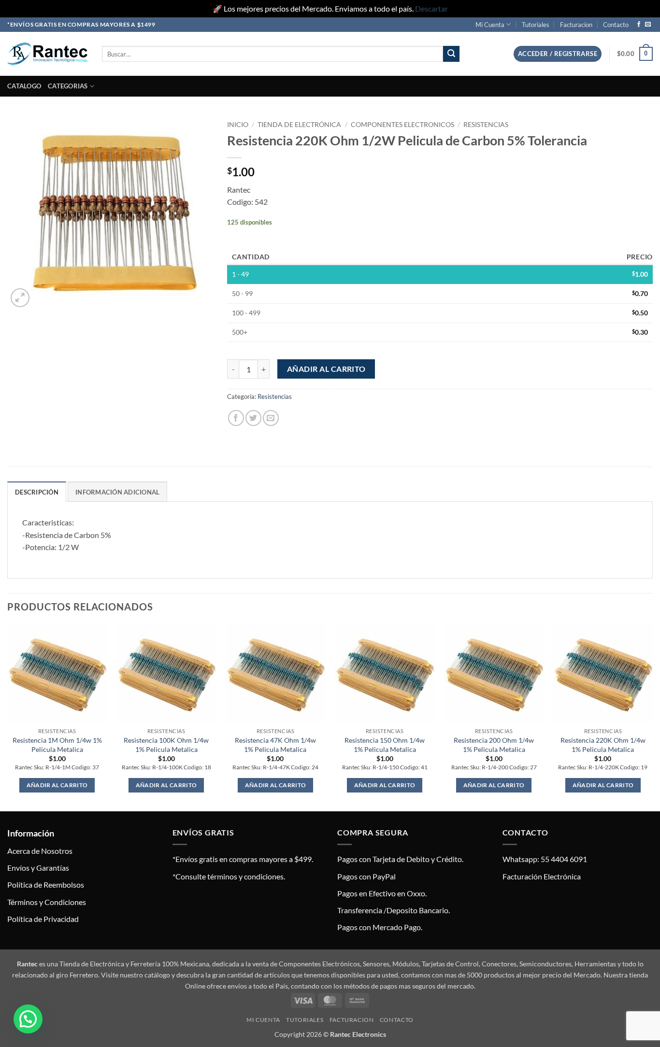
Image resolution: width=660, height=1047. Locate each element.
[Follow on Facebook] (639, 24)
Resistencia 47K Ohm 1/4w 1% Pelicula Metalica (275, 744)
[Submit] (451, 54)
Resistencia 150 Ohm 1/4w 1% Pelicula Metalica (384, 744)
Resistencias (485, 124)
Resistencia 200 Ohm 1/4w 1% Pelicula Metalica (494, 744)
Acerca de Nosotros (39, 850)
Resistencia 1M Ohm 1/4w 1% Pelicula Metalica (57, 744)
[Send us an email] (648, 24)
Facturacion (576, 24)
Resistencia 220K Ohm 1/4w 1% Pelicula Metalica (603, 744)
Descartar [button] (431, 8)
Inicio (237, 124)
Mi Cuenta (489, 24)
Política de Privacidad (43, 918)
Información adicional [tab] (117, 492)
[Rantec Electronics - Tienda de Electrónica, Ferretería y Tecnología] (47, 53)
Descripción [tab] (36, 492)
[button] (558, 54)
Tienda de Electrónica (299, 124)
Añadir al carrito (326, 369)
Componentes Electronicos (402, 124)
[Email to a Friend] (271, 418)
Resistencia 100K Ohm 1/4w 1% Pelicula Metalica (166, 744)
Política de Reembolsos (45, 884)
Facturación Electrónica (541, 876)
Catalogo (24, 86)
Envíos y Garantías (38, 867)
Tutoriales (535, 24)
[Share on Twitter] (253, 418)
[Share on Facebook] (236, 418)
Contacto (616, 24)
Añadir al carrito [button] (57, 785)
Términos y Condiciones (46, 901)
